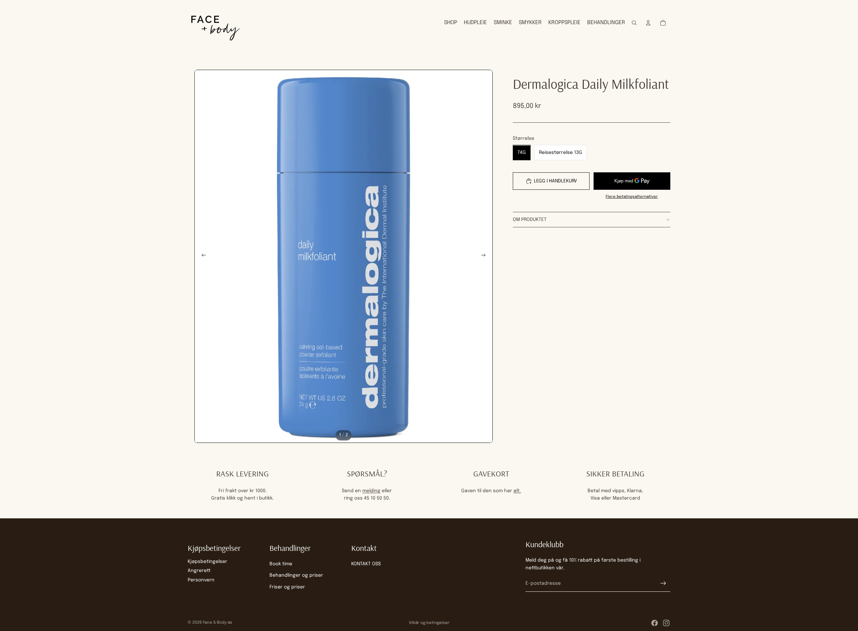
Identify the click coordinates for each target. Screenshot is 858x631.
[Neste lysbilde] (485, 256)
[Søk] (634, 22)
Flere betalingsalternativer (632, 197)
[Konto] (648, 22)
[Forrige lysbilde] (201, 256)
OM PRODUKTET (530, 219)
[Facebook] (655, 623)
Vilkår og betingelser (429, 623)
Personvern (201, 579)
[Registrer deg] (663, 583)
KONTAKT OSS (366, 564)
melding (371, 491)
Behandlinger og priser (296, 575)
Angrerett (199, 570)
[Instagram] (666, 623)
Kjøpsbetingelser (207, 561)
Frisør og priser (287, 586)
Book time (280, 564)
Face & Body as (217, 623)
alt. (517, 491)
